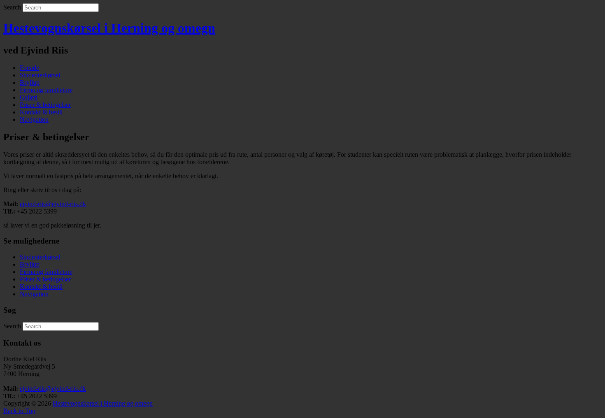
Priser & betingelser (45, 104)
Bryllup (30, 82)
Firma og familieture (46, 89)
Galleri (28, 97)
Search (12, 7)
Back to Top (19, 410)
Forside (29, 67)
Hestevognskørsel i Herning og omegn (109, 28)
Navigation (34, 119)
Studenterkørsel (40, 75)
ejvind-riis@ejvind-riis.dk (53, 203)
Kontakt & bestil (41, 112)
